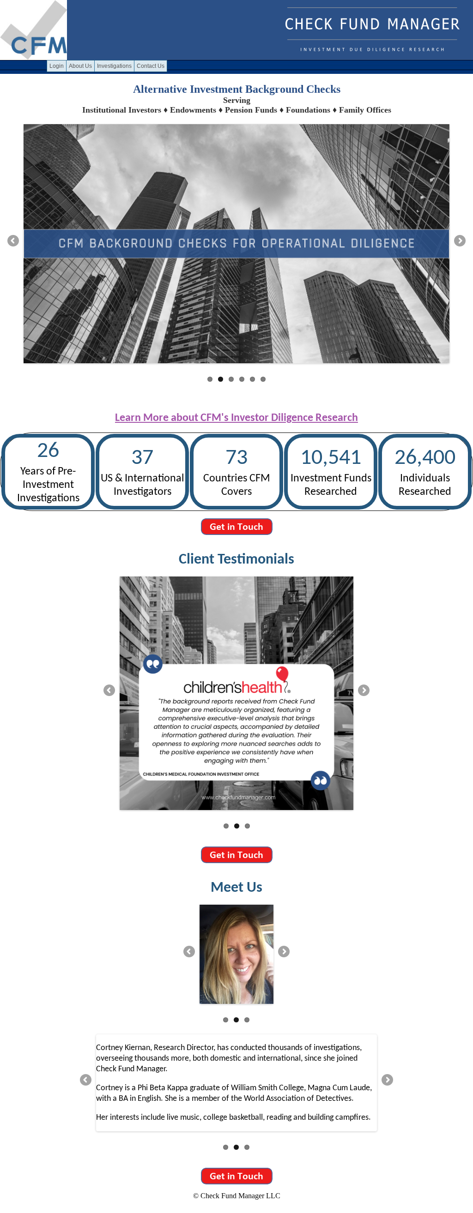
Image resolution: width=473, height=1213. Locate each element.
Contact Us (150, 66)
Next (459, 241)
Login (56, 66)
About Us (80, 66)
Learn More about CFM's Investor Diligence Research (236, 418)
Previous (14, 241)
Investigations (114, 66)
